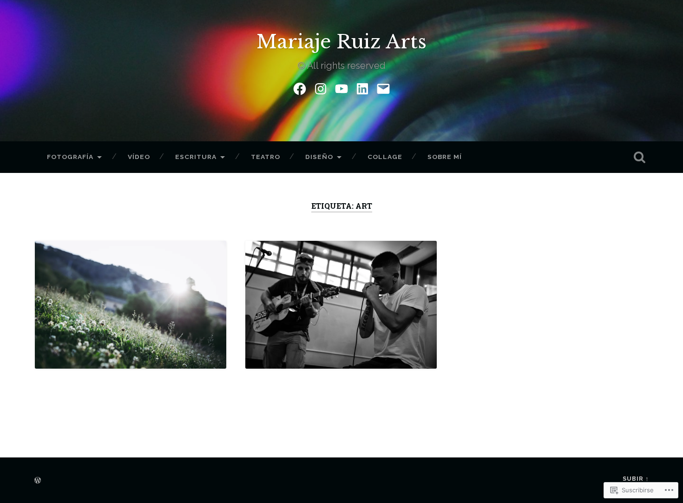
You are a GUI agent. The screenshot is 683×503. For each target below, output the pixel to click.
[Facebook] (299, 87)
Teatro (265, 156)
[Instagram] (320, 87)
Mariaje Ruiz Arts (341, 41)
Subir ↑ (636, 478)
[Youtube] (341, 87)
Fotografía (70, 156)
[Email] (383, 87)
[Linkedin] (362, 87)
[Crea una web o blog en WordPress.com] (37, 480)
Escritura (196, 156)
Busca (639, 157)
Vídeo (139, 156)
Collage (385, 156)
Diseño (319, 156)
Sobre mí (444, 156)
